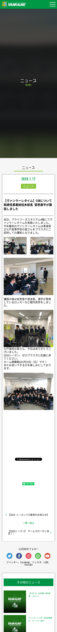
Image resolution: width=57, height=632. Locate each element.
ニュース (28, 186)
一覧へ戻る (28, 523)
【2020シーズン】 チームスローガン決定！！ (28, 532)
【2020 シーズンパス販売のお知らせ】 (28, 514)
